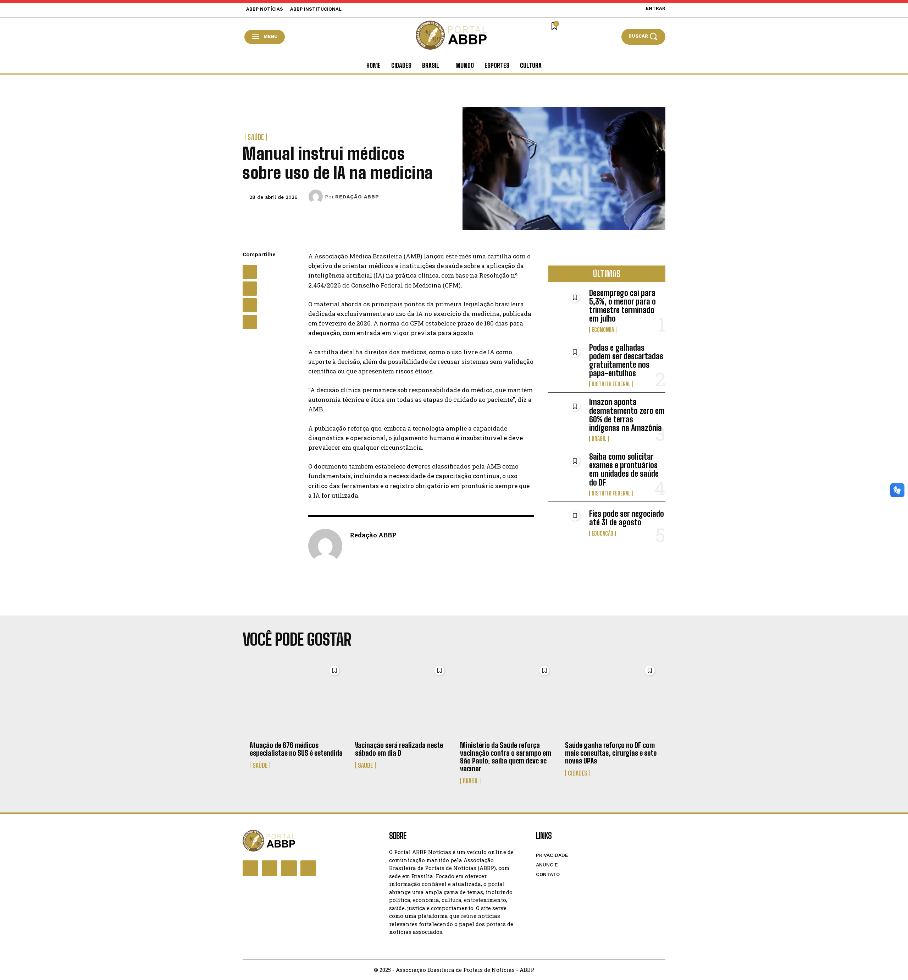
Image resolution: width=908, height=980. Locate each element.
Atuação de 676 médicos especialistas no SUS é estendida (296, 749)
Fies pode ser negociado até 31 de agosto (626, 518)
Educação (602, 533)
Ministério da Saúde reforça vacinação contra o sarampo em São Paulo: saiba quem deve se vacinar (505, 757)
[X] (250, 288)
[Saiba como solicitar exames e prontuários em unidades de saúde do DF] (565, 468)
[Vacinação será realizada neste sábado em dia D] (401, 699)
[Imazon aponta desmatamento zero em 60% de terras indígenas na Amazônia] (565, 413)
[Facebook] (250, 272)
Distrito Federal (611, 384)
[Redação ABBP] (317, 197)
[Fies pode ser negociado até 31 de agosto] (565, 523)
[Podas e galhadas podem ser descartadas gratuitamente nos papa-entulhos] (565, 359)
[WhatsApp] (250, 305)
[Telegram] (250, 322)
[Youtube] (308, 868)
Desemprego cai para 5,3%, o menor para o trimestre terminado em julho (622, 306)
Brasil (599, 439)
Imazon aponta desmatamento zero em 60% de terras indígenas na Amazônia (627, 415)
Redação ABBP (357, 196)
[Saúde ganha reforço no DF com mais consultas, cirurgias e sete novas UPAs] (611, 699)
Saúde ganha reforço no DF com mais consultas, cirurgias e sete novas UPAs (611, 753)
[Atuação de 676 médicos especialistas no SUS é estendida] (296, 699)
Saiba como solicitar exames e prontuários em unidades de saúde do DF (624, 469)
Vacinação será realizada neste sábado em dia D (399, 749)
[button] (643, 36)
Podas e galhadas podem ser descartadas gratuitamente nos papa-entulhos (626, 360)
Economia (603, 330)
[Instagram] (269, 868)
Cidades (577, 773)
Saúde (256, 137)
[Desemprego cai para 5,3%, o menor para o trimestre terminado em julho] (565, 305)
